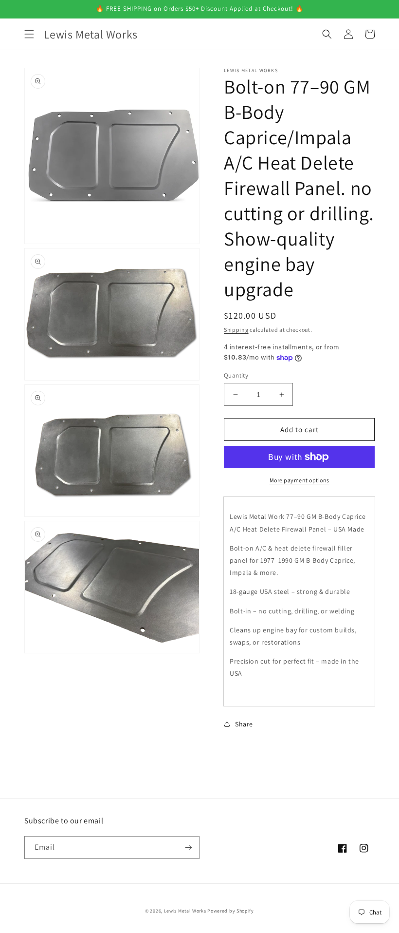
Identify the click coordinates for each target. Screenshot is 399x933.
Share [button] (244, 724)
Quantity (236, 375)
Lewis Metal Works (185, 911)
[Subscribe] (188, 847)
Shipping (236, 329)
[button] (29, 34)
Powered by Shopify (230, 911)
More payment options (299, 480)
